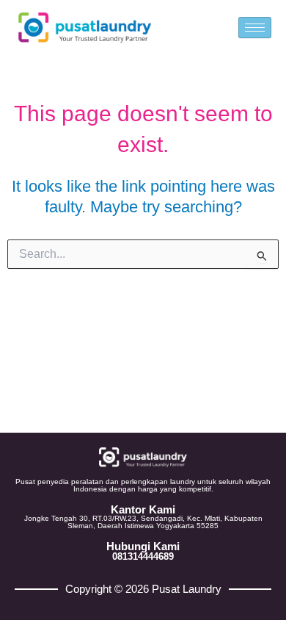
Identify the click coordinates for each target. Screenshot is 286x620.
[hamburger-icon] (254, 27)
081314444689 (143, 556)
